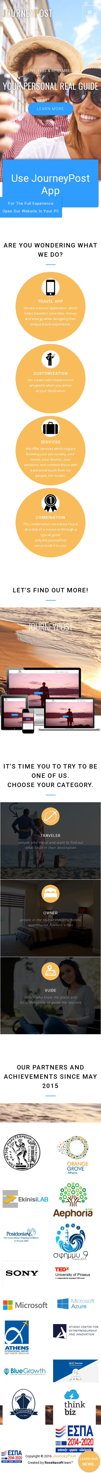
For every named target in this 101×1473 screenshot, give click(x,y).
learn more (50, 109)
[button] (90, 12)
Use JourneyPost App (50, 184)
